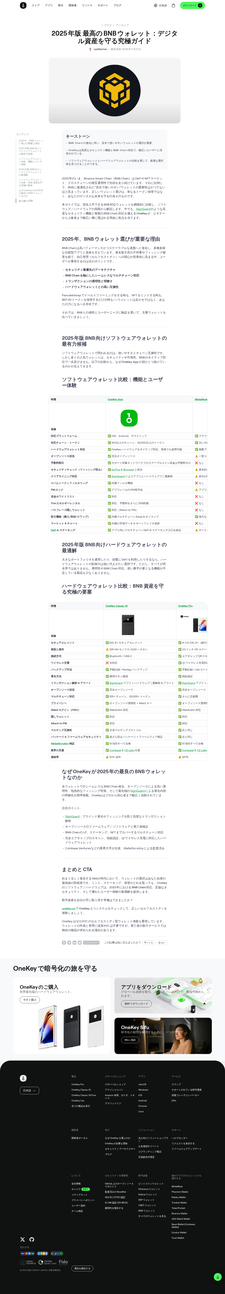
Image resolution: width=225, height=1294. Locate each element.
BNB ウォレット (146, 1210)
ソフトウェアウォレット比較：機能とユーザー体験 (30, 161)
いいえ (150, 942)
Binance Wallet (179, 1213)
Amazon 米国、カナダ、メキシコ (120, 1096)
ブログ (108, 1154)
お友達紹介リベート (148, 1146)
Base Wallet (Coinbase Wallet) (183, 1225)
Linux (141, 1111)
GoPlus (116, 469)
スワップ (176, 1084)
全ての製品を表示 (80, 1106)
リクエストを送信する (183, 1143)
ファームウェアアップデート (187, 1149)
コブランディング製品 (149, 1151)
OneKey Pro (77, 1084)
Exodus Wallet (179, 1232)
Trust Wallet (178, 1238)
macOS (142, 1084)
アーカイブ (122, 25)
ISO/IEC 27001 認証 (115, 1197)
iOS (140, 1095)
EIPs (174, 1100)
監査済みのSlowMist (115, 1191)
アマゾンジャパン (114, 1089)
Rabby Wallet (179, 1197)
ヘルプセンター (180, 1138)
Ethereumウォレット (149, 1189)
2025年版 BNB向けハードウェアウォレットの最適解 (30, 172)
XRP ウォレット (146, 1200)
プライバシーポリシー (83, 1200)
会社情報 (76, 1183)
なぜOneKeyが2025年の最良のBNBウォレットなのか (31, 193)
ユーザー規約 (78, 1205)
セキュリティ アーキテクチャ (120, 1149)
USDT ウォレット (147, 1205)
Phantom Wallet (180, 1191)
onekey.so (69, 908)
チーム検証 (77, 1211)
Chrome (142, 1106)
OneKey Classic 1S (81, 1089)
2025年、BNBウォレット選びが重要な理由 (31, 142)
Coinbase (115, 750)
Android (142, 1100)
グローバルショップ (115, 1084)
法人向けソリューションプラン (153, 1139)
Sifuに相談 (130, 1040)
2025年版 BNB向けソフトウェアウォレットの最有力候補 (30, 151)
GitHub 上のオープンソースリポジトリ (119, 1185)
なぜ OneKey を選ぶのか (117, 1138)
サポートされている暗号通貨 (187, 1089)
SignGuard (143, 209)
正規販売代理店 (146, 1157)
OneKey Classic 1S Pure (83, 1095)
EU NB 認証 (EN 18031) (116, 1202)
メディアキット (79, 1194)
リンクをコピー (91, 942)
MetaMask (201, 399)
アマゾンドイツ (113, 1103)
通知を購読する (82, 1268)
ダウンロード (190, 5)
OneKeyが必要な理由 (116, 1143)
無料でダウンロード (136, 1003)
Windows (143, 1089)
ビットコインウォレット (151, 1183)
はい (163, 942)
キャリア (76, 1189)
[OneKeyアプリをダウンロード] (218, 1277)
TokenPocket (178, 1208)
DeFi (53, 530)
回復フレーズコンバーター (185, 1095)
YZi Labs (129, 750)
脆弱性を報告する (114, 1208)
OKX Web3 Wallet (181, 1219)
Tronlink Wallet (179, 1202)
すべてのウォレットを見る (152, 1216)
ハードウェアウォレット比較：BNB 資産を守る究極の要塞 (30, 182)
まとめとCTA (26, 200)
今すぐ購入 (29, 999)
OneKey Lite (77, 1100)
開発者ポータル (79, 1138)
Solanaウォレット (147, 1194)
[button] (49, 5)
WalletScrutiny (60, 743)
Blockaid (128, 469)
